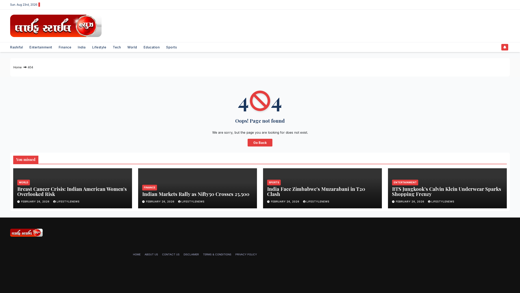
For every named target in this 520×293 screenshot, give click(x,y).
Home (17, 67)
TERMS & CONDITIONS (217, 254)
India (82, 47)
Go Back (260, 143)
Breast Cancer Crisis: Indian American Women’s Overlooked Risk (72, 191)
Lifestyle (99, 47)
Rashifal (16, 47)
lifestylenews (68, 201)
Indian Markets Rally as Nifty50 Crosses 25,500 (195, 194)
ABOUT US (151, 254)
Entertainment (40, 47)
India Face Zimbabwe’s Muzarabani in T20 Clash (316, 191)
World (132, 47)
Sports (171, 47)
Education (152, 47)
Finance (65, 47)
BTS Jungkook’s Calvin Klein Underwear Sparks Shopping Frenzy (446, 191)
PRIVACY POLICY (246, 254)
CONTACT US (171, 254)
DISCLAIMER (191, 254)
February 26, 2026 (35, 201)
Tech (117, 47)
